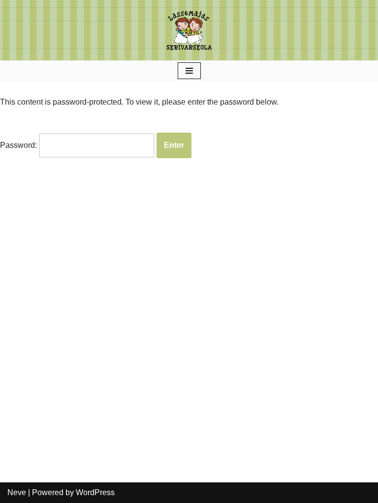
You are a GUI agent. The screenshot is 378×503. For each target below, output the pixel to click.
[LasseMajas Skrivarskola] (189, 30)
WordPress (95, 492)
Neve (16, 492)
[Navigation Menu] (189, 70)
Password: (19, 145)
